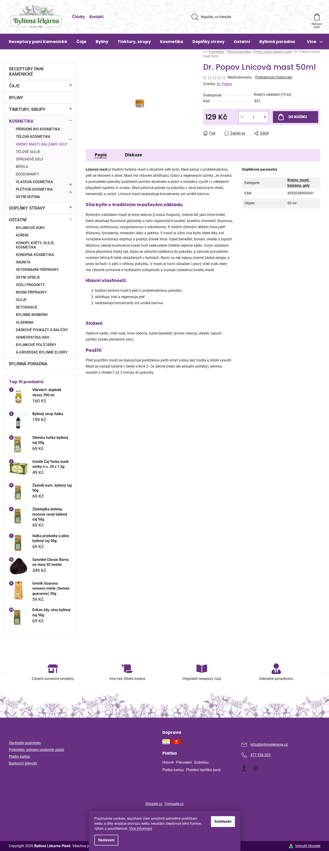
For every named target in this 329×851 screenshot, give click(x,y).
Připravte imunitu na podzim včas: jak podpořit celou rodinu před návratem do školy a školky (116, 747)
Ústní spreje (28, 277)
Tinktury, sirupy (27, 109)
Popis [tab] (101, 155)
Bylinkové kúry (30, 228)
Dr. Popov (224, 84)
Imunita (23, 262)
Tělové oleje (28, 152)
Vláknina (24, 322)
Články (78, 16)
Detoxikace (26, 307)
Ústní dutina (28, 197)
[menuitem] (38, 41)
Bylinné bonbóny (32, 315)
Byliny (16, 97)
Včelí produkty (30, 285)
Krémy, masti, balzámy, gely (41, 144)
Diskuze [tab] (133, 155)
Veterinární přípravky (37, 270)
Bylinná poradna (28, 363)
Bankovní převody (23, 763)
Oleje (21, 300)
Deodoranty (27, 174)
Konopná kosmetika (35, 255)
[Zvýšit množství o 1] (264, 117)
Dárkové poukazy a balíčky (42, 330)
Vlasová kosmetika (34, 182)
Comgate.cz (174, 804)
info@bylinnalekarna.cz (269, 744)
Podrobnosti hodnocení (273, 77)
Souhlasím (223, 821)
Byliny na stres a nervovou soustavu (114, 761)
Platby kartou (19, 756)
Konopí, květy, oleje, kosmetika (35, 245)
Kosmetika (21, 121)
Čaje (14, 85)
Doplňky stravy (27, 208)
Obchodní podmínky (25, 743)
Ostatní (17, 219)
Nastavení (106, 840)
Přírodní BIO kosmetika (38, 129)
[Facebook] (244, 768)
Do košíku (298, 117)
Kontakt (96, 16)
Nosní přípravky (31, 292)
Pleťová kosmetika (34, 189)
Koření (22, 235)
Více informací (140, 828)
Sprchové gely (29, 159)
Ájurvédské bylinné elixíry (42, 352)
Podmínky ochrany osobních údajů (36, 750)
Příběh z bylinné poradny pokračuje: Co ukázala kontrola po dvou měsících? (116, 773)
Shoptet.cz (153, 804)
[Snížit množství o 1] (242, 117)
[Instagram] (255, 768)
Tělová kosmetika (33, 136)
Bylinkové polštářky (36, 345)
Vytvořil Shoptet (307, 846)
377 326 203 (260, 755)
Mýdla (22, 167)
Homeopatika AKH (32, 337)
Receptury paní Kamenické (26, 71)
